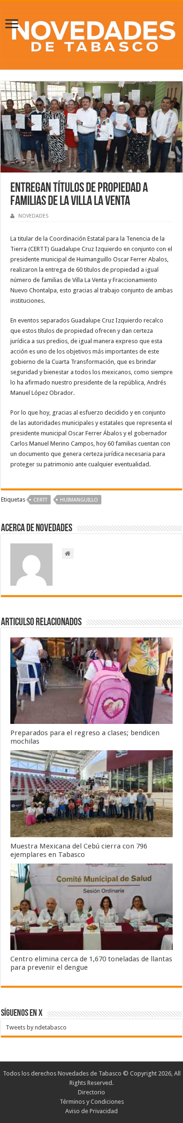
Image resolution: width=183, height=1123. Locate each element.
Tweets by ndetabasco (36, 1027)
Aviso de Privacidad (91, 1111)
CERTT (40, 500)
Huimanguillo (79, 500)
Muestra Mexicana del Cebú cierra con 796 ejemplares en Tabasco (78, 850)
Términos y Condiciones (92, 1101)
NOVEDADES (33, 216)
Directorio (91, 1092)
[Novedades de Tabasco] (91, 34)
